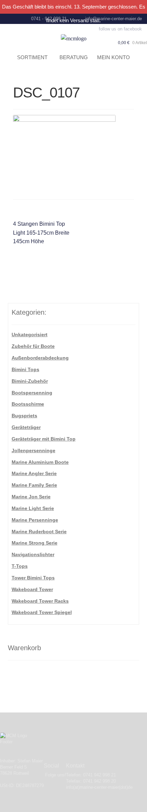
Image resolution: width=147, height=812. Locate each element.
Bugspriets (24, 415)
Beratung (73, 57)
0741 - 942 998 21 (49, 18)
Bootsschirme (28, 404)
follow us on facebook (120, 28)
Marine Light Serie (33, 508)
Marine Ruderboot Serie (39, 531)
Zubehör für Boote (33, 346)
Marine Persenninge (35, 520)
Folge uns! (55, 774)
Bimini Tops (25, 369)
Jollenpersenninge (33, 450)
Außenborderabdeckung (40, 358)
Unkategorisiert (30, 334)
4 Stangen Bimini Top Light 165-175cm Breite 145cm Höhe (41, 233)
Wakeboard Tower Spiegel (42, 612)
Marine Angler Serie (34, 473)
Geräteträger (26, 427)
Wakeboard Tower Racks (40, 601)
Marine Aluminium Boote (40, 462)
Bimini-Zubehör (30, 381)
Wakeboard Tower (32, 589)
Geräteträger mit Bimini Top (44, 439)
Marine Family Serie (34, 485)
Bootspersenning (32, 392)
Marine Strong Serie (34, 543)
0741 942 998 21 (99, 774)
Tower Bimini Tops (33, 577)
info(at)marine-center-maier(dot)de (99, 787)
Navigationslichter (33, 554)
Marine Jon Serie (31, 496)
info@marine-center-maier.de (113, 18)
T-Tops (20, 566)
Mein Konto (113, 57)
